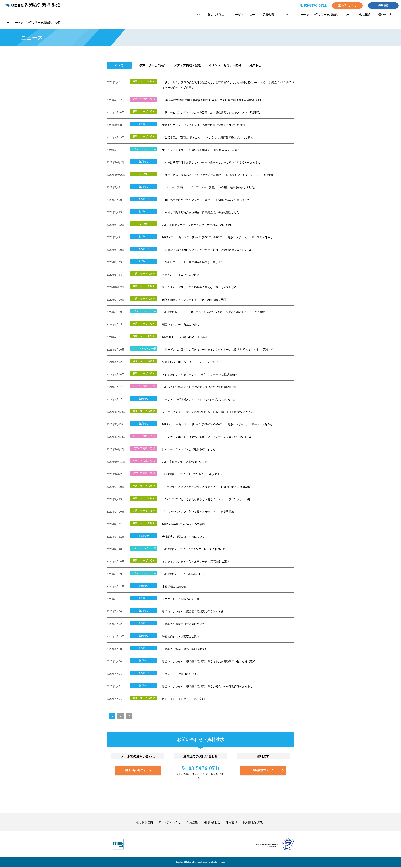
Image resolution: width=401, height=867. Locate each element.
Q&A (349, 14)
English (387, 14)
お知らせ (255, 65)
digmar (286, 14)
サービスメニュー (243, 14)
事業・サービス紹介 (152, 65)
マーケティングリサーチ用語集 (318, 14)
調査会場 (268, 14)
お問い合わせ (349, 5)
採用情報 (383, 5)
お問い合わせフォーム (138, 770)
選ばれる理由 (216, 14)
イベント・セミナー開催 (225, 65)
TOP (197, 14)
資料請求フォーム (263, 770)
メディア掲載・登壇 (187, 65)
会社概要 (365, 14)
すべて (119, 65)
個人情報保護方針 (253, 822)
